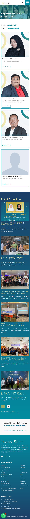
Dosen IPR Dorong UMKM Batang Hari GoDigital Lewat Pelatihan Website (13, 359)
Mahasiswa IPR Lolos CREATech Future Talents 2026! (12, 224)
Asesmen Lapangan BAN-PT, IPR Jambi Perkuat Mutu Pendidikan (13, 393)
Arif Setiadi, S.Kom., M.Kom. (10, 98)
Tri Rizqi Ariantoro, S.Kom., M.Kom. (12, 137)
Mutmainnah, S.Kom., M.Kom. (11, 59)
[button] (23, 2)
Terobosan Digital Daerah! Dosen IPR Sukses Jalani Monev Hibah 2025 (14, 292)
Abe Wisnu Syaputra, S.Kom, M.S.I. (12, 176)
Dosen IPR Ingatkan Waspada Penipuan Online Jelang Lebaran (13, 258)
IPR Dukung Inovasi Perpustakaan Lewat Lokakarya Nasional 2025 (13, 324)
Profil (3, 25)
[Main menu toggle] (27, 2)
